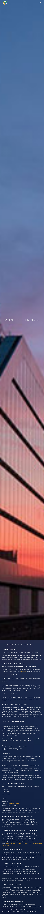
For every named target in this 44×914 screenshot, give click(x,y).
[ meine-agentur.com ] (16, 3)
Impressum (24, 671)
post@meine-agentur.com (12, 803)
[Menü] (41, 3)
